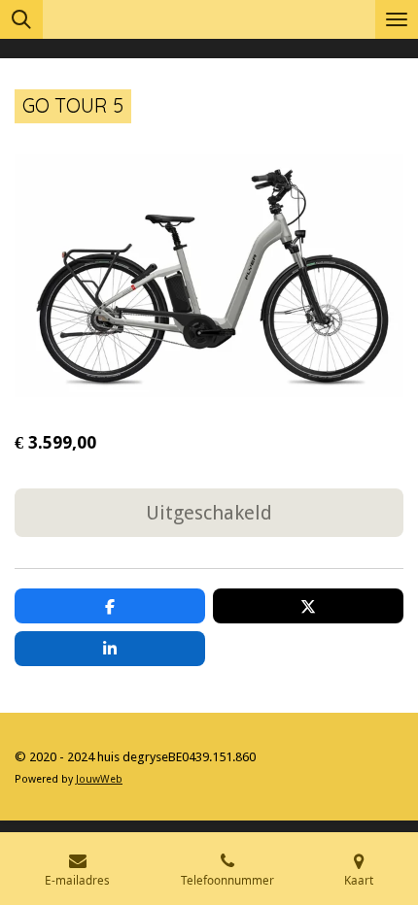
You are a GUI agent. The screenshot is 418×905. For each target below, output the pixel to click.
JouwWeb (99, 779)
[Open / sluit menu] (396, 19)
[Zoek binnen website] (21, 19)
